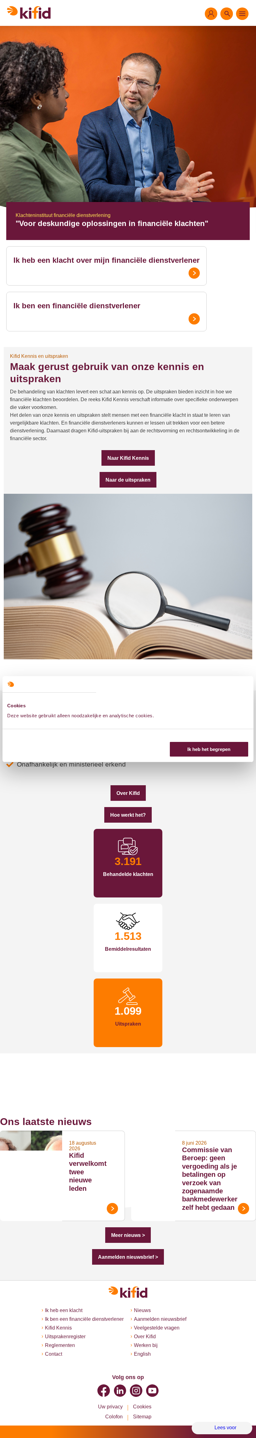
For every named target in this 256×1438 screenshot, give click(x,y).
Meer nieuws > (128, 1225)
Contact (49, 1354)
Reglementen (55, 1345)
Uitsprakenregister (62, 1336)
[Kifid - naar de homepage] (29, 12)
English (142, 1354)
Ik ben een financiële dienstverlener (69, 305)
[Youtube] (152, 1390)
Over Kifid (128, 781)
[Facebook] (103, 1390)
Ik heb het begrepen (208, 749)
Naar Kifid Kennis (128, 446)
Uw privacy (110, 1406)
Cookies (142, 1406)
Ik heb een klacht (60, 1310)
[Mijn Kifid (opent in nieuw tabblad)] (211, 13)
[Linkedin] (120, 1390)
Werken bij (146, 1345)
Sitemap (142, 1416)
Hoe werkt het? (128, 803)
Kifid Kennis (54, 1328)
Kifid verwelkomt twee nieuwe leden (87, 1158)
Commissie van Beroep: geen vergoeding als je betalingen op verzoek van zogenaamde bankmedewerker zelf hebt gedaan (212, 1168)
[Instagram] (136, 1390)
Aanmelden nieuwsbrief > (128, 1246)
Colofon (113, 1416)
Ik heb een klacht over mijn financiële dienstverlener (96, 260)
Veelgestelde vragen (157, 1328)
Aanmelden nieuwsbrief (162, 1319)
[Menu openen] (242, 13)
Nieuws (142, 1310)
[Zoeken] (226, 13)
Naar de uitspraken (128, 468)
